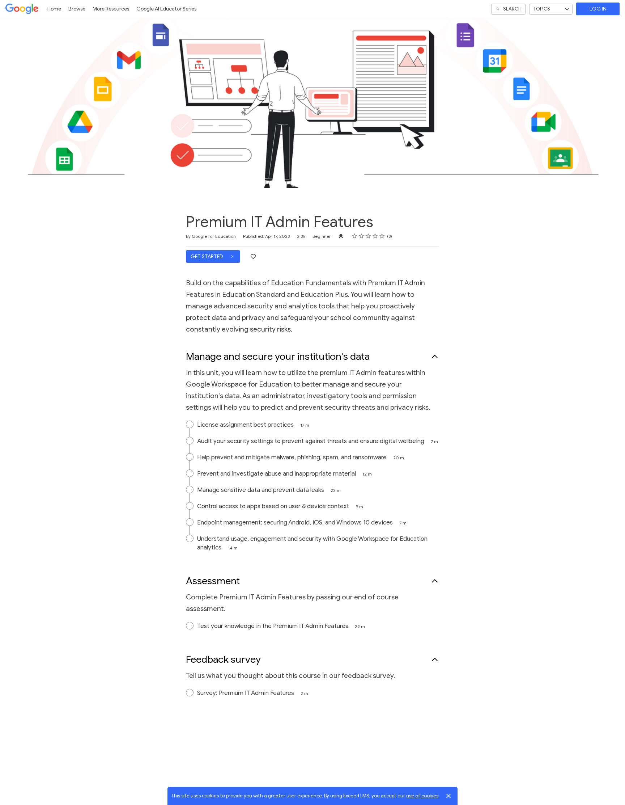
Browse (76, 9)
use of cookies (422, 796)
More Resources (111, 9)
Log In (598, 9)
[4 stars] (375, 236)
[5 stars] (382, 236)
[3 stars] (368, 236)
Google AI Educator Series (166, 9)
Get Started (207, 256)
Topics (541, 9)
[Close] (448, 796)
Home (54, 9)
